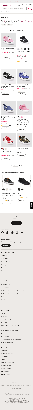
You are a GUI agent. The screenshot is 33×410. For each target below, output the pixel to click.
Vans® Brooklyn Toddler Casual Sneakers (23, 52)
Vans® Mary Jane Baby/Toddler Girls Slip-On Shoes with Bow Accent (24, 121)
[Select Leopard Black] (21, 49)
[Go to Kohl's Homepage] (7, 5)
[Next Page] (19, 165)
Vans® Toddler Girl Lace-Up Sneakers (8, 49)
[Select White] (10, 189)
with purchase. (16, 1)
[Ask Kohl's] (30, 8)
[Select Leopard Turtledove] (6, 149)
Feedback (31, 205)
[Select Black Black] (19, 189)
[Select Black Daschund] (3, 189)
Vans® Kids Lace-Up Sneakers (22, 149)
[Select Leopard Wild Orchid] (21, 117)
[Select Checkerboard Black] (28, 49)
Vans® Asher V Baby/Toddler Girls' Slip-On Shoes (8, 118)
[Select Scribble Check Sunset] (2, 149)
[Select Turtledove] (7, 189)
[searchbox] (14, 8)
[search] (3, 9)
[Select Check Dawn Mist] (18, 49)
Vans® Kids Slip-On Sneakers (6, 152)
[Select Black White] (25, 49)
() (9, 54)
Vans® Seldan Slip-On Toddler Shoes (23, 85)
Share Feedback (16, 223)
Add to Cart (5, 57)
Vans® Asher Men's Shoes (23, 192)
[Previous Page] (11, 165)
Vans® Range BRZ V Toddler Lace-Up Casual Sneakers (7, 86)
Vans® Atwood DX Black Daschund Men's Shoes (8, 192)
